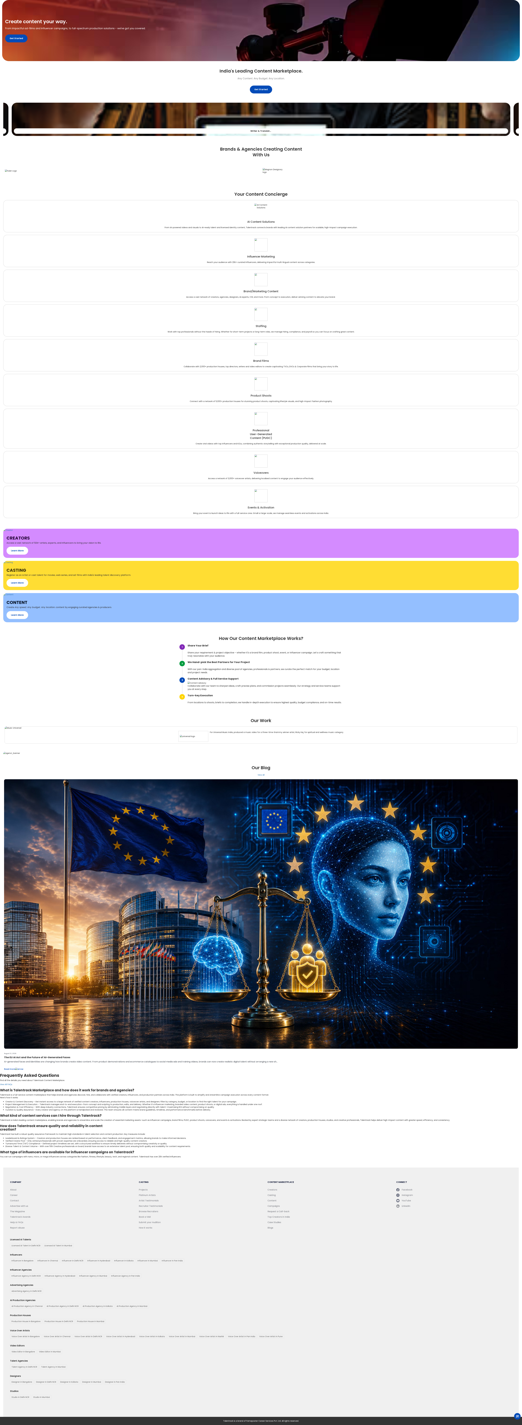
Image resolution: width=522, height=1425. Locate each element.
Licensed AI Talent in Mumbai (58, 1245)
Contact (14, 1200)
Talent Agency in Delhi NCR (24, 1367)
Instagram (407, 1195)
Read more (9, 1069)
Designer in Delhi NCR (46, 1382)
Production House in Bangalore (26, 1321)
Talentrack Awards (20, 1216)
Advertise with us (19, 1206)
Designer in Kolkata (69, 1382)
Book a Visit (145, 1216)
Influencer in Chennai (48, 1260)
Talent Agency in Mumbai (53, 1367)
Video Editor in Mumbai (50, 1351)
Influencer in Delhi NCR (72, 1260)
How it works (145, 1227)
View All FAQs (6, 1084)
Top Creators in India (279, 1216)
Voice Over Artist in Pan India (241, 1336)
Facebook (407, 1189)
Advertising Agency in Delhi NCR (26, 1291)
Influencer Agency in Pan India (125, 1276)
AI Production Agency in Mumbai (132, 1306)
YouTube (406, 1200)
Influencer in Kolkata (123, 1260)
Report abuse (17, 1227)
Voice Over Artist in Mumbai (182, 1336)
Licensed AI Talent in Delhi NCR (26, 1245)
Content (272, 1200)
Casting (272, 1195)
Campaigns (274, 1206)
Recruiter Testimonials (151, 1206)
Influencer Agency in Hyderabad (60, 1276)
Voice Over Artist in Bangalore (26, 1336)
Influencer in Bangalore (22, 1260)
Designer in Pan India (115, 1382)
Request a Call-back (278, 1211)
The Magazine (17, 1211)
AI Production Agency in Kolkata (98, 1306)
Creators (272, 1189)
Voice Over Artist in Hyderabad (120, 1336)
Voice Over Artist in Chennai (57, 1336)
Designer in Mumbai (91, 1382)
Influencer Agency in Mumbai (93, 1276)
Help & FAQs (16, 1222)
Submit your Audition (150, 1222)
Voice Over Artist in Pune (271, 1336)
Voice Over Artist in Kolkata (152, 1336)
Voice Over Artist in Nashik (211, 1336)
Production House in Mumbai (90, 1321)
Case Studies (274, 1222)
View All (261, 775)
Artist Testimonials (149, 1200)
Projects (143, 1189)
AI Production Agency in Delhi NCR (63, 1306)
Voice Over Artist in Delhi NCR (88, 1336)
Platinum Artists (147, 1195)
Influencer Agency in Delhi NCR (26, 1276)
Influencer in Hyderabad (98, 1260)
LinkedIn (406, 1206)
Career (14, 1195)
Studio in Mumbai (41, 1397)
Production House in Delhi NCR (59, 1321)
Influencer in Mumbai (148, 1260)
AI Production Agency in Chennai (27, 1306)
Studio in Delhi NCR (20, 1397)
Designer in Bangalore (22, 1382)
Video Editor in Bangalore (23, 1351)
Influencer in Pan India (172, 1260)
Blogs (270, 1227)
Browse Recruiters (148, 1211)
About (13, 1189)
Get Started (16, 38)
